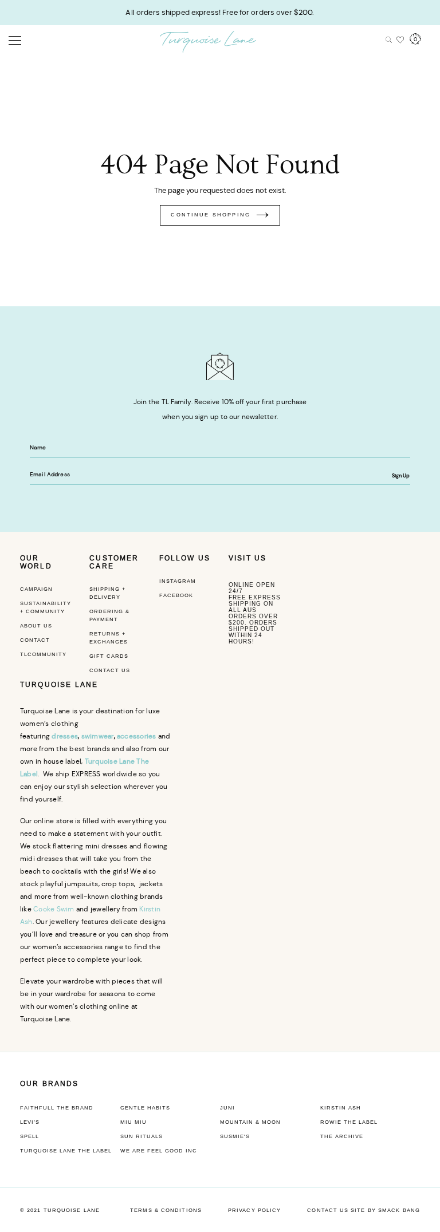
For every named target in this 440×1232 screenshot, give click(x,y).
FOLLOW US (184, 558)
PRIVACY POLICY (254, 1210)
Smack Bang (399, 1210)
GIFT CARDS (108, 656)
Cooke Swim (53, 909)
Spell (29, 1136)
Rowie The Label (349, 1122)
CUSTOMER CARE (114, 562)
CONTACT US (109, 670)
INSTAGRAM (177, 581)
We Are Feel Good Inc (158, 1150)
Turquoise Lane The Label (66, 1150)
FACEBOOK (176, 595)
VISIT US (247, 558)
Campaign (36, 589)
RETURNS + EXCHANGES (108, 637)
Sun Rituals (141, 1136)
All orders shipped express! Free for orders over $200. (219, 12)
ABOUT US (36, 625)
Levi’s (30, 1122)
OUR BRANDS (49, 1083)
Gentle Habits (145, 1107)
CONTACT (35, 640)
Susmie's (235, 1136)
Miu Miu (133, 1122)
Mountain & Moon (250, 1122)
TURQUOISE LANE (59, 684)
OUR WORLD (36, 562)
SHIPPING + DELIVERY (107, 593)
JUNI (227, 1107)
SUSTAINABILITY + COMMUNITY (45, 607)
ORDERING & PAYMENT (109, 615)
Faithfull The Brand (56, 1107)
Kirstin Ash (340, 1107)
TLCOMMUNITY (43, 654)
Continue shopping (210, 214)
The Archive (341, 1136)
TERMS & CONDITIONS (166, 1210)
